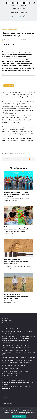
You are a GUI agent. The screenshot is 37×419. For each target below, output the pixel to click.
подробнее (10, 410)
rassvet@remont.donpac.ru (18, 12)
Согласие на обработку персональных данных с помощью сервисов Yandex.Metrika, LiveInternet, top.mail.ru (17, 382)
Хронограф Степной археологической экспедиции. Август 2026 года (16, 262)
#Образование (8, 85)
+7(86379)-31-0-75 (18, 8)
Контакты (5, 318)
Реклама (4, 323)
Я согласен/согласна (19, 416)
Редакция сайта (7, 320)
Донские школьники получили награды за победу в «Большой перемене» (16, 194)
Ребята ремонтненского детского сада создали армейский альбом (17, 228)
